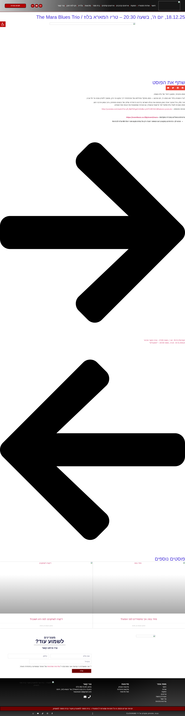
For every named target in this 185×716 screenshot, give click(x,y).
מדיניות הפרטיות (53, 666)
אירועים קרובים (122, 6)
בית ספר (96, 6)
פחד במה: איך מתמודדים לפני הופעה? (139, 619)
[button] (182, 87)
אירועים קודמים (108, 6)
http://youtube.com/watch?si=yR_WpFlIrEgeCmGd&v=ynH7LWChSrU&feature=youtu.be (137, 109)
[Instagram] (40, 5)
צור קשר (61, 6)
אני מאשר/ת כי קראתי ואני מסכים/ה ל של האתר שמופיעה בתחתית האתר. (54, 666)
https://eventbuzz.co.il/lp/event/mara (142, 117)
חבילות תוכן (71, 6)
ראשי (153, 6)
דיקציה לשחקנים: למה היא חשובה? (46, 619)
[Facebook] (36, 5)
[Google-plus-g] (32, 5)
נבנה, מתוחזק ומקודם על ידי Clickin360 (142, 713)
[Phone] (89, 697)
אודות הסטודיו (144, 6)
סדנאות (88, 6)
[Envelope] (85, 697)
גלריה (80, 6)
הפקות (133, 6)
